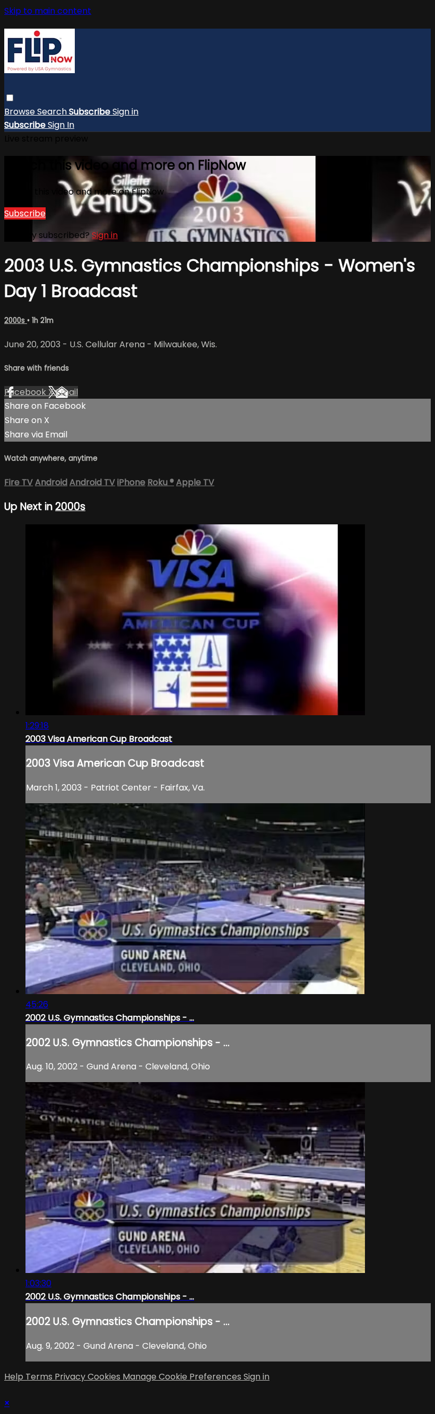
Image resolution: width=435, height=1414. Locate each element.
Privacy (71, 1377)
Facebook (26, 392)
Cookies (105, 1377)
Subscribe (25, 213)
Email (67, 392)
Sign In (61, 125)
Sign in (125, 112)
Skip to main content (47, 11)
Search (53, 112)
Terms (40, 1377)
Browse (20, 112)
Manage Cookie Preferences (183, 1377)
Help (14, 1377)
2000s (15, 320)
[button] (9, 97)
